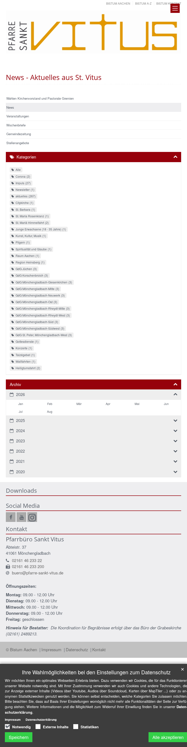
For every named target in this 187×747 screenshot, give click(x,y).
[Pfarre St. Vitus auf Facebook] (11, 517)
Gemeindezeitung (18, 134)
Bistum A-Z (143, 3)
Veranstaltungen (17, 116)
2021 (20, 461)
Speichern (18, 737)
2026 (20, 394)
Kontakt (99, 649)
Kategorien (26, 157)
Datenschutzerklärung (41, 719)
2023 (20, 441)
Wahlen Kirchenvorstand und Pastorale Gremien (40, 98)
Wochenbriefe (16, 125)
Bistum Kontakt (168, 3)
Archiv (15, 384)
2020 (20, 472)
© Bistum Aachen (22, 649)
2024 (20, 430)
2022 (20, 451)
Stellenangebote (17, 143)
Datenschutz (77, 649)
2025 (20, 420)
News (10, 107)
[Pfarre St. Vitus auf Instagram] (32, 517)
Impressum (52, 649)
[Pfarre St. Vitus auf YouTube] (21, 517)
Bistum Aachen (118, 3)
